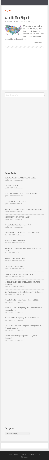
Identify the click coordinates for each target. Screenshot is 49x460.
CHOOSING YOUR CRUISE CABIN (17, 217)
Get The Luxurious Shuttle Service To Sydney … (24, 292)
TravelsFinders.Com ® (17, 454)
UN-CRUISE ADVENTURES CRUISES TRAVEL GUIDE (24, 209)
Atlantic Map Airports (17, 17)
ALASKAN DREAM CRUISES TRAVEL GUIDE (21, 193)
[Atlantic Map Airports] (13, 30)
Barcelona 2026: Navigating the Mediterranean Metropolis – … (23, 309)
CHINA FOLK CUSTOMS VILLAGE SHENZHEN (22, 233)
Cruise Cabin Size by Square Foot (18, 225)
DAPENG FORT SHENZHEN (15, 258)
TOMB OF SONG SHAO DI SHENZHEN (19, 274)
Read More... (39, 43)
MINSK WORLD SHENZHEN (15, 240)
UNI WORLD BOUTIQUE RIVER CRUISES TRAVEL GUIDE (23, 249)
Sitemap (24, 457)
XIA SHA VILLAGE (11, 186)
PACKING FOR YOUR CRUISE (15, 201)
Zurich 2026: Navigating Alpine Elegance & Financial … (22, 337)
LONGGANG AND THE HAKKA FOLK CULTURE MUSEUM (22, 283)
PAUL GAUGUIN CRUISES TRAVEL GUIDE (20, 178)
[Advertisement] (24, 71)
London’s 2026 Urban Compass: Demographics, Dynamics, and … (23, 327)
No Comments (21, 22)
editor (9, 22)
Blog (32, 22)
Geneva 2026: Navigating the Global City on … (23, 318)
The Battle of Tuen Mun (14, 266)
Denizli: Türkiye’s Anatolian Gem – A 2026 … (22, 300)
